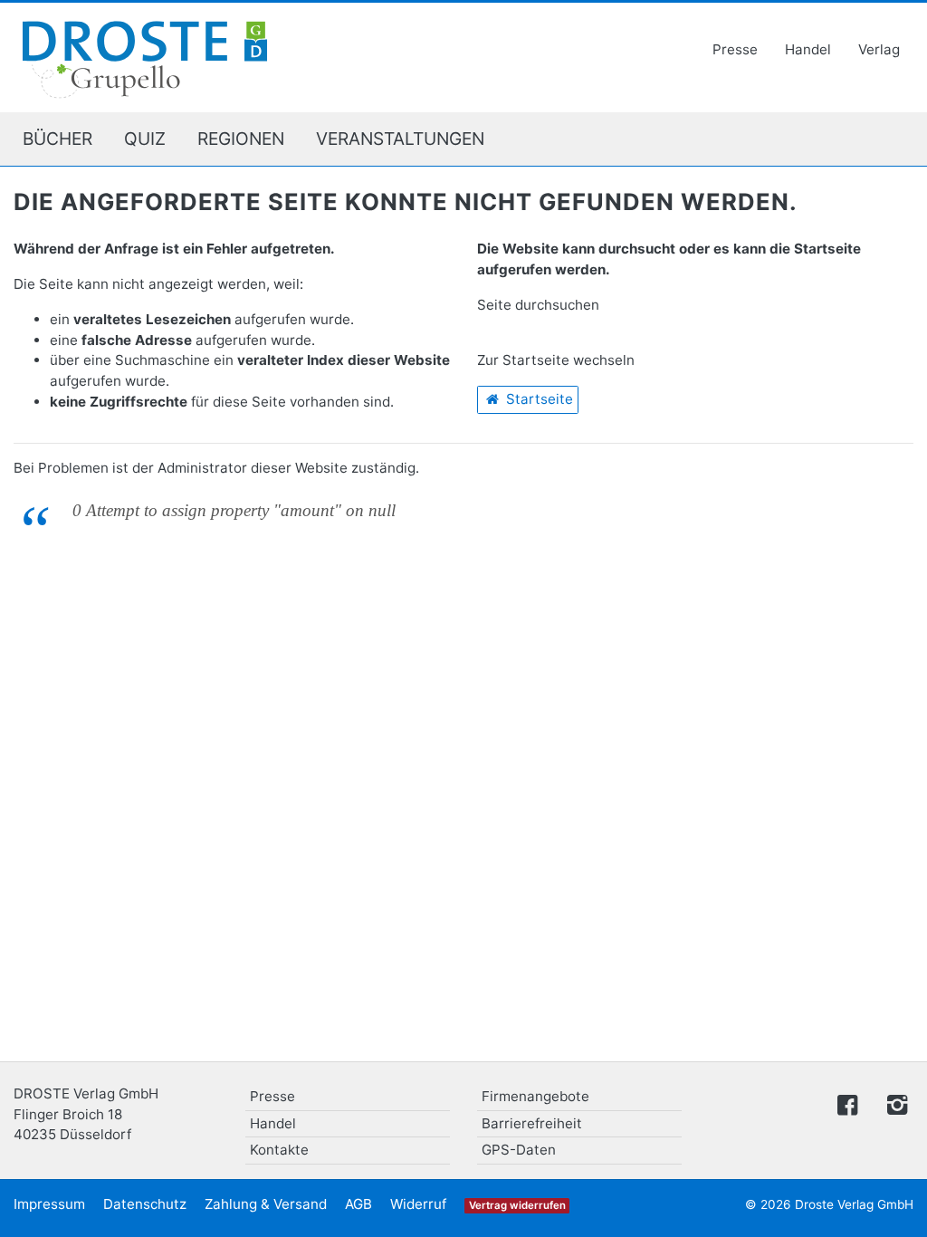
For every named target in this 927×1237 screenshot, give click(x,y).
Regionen (240, 138)
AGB (358, 1204)
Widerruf (418, 1204)
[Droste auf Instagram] (893, 1103)
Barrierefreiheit (532, 1123)
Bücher (57, 138)
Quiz (145, 138)
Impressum (49, 1204)
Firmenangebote (535, 1096)
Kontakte (279, 1149)
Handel (808, 49)
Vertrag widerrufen (517, 1205)
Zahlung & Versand (266, 1204)
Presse (735, 49)
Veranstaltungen (400, 138)
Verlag (879, 49)
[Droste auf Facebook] (847, 1103)
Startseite (537, 399)
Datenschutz (144, 1204)
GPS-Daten (519, 1149)
